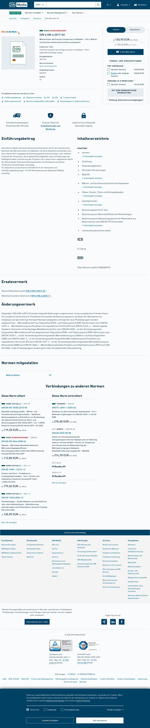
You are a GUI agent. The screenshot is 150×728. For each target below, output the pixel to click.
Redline (114, 73)
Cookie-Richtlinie (83, 700)
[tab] (29, 375)
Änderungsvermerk (12, 101)
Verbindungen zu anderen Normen (74, 101)
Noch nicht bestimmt (48, 66)
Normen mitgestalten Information (40, 101)
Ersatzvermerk (69, 97)
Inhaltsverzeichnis (33, 97)
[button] (123, 4)
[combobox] (74, 5)
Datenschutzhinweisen (55, 700)
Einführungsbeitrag (12, 97)
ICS (48, 97)
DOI (56, 97)
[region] (75, 704)
